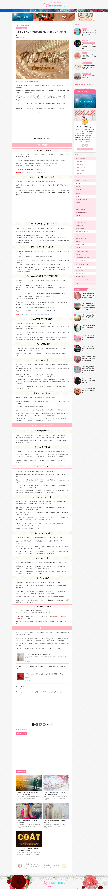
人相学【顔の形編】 (80, 170)
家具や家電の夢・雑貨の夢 (82, 231)
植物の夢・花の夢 (80, 244)
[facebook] (36, 724)
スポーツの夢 (79, 219)
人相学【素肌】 (79, 164)
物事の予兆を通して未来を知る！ (83, 264)
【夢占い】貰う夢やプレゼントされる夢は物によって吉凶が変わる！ (89, 56)
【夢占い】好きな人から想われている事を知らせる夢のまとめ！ (36, 314)
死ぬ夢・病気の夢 (80, 206)
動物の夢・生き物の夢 (81, 180)
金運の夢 (78, 254)
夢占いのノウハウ (80, 176)
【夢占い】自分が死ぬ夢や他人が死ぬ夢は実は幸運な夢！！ (89, 348)
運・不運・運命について (81, 270)
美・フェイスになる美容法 (82, 279)
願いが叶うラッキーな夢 (81, 212)
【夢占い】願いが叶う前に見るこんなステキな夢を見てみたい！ (89, 337)
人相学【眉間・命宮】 (81, 161)
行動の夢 (78, 215)
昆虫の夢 (78, 183)
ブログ (77, 283)
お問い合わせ (83, 10)
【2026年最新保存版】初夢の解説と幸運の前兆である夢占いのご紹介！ (89, 67)
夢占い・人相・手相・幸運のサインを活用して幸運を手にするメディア (54, 879)
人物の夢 (78, 193)
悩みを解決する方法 (80, 276)
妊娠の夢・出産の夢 (80, 209)
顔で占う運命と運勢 (80, 158)
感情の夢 (78, 196)
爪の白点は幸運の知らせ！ (82, 260)
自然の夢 (78, 241)
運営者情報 (49, 877)
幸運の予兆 (78, 267)
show (48, 138)
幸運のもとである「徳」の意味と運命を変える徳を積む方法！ (89, 317)
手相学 (59, 10)
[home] (86, 145)
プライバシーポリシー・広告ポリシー (67, 877)
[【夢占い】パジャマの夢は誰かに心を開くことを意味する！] (40, 724)
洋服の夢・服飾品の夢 (22, 729)
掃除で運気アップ (80, 273)
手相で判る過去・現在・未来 (82, 257)
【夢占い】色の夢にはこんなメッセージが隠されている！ (35, 172)
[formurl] (83, 145)
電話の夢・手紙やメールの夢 (82, 251)
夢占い (36, 10)
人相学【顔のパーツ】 (81, 167)
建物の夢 (78, 235)
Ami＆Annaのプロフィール (71, 10)
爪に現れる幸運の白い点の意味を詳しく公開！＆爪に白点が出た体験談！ (89, 358)
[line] (44, 724)
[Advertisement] (42, 123)
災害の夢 (78, 247)
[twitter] (33, 724)
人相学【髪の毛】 (80, 173)
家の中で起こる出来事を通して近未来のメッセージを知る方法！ (89, 46)
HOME (24, 10)
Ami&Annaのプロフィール (85, 148)
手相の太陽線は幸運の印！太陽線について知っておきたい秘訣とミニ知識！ (89, 295)
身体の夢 (78, 202)
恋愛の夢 (78, 186)
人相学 (48, 10)
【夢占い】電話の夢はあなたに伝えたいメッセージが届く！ (89, 390)
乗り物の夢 (78, 189)
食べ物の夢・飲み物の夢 (81, 199)
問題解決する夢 (79, 225)
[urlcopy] (51, 724)
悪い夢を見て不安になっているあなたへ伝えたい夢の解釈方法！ (89, 380)
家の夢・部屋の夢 (80, 228)
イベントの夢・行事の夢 (81, 222)
